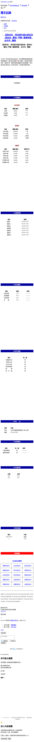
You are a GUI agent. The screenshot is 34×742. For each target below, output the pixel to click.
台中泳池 (13, 627)
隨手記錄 (6, 12)
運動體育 (13, 625)
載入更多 (3, 633)
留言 (16, 620)
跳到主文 (3, 17)
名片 (5, 28)
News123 (3, 611)
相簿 (5, 24)
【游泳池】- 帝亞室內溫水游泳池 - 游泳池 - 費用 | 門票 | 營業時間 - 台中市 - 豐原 (18, 38)
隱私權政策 (29, 717)
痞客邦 (12, 620)
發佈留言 (3, 643)
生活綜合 (14, 20)
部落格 (6, 26)
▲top (2, 630)
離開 (9, 738)
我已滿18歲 (4, 738)
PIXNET (7, 717)
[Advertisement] (17, 187)
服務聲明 (18, 719)
